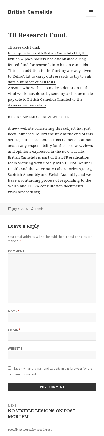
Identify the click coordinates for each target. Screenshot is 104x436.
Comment (16, 251)
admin (39, 209)
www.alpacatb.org (24, 191)
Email (14, 330)
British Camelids (30, 11)
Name (14, 311)
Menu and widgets (91, 16)
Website (15, 348)
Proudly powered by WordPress (30, 430)
